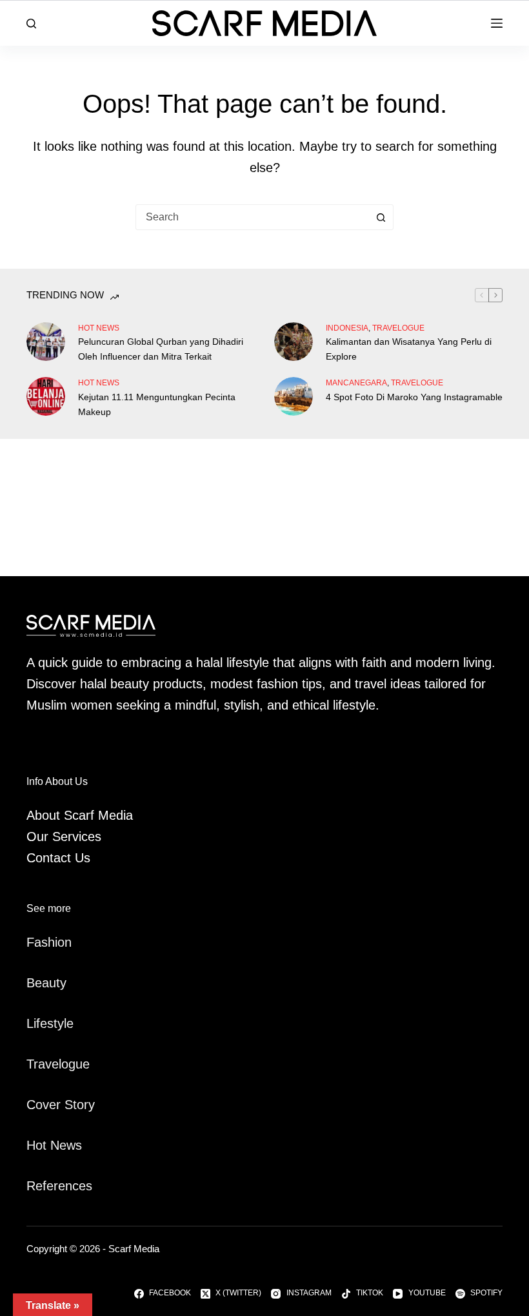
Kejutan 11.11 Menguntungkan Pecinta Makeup (156, 404)
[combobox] (252, 217)
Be (34, 983)
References (59, 1186)
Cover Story (60, 1105)
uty (57, 983)
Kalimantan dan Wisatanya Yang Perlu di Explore (409, 349)
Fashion (49, 942)
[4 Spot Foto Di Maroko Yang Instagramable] (293, 396)
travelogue (398, 328)
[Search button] (380, 217)
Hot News (98, 328)
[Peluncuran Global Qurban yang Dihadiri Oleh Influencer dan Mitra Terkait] (45, 341)
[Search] (31, 23)
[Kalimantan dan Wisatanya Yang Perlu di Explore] (293, 341)
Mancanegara (356, 382)
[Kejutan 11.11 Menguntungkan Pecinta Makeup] (45, 396)
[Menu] (497, 23)
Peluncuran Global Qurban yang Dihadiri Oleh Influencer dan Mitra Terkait (160, 349)
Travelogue (58, 1064)
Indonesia (347, 328)
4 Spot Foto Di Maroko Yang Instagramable (414, 397)
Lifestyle (50, 1023)
